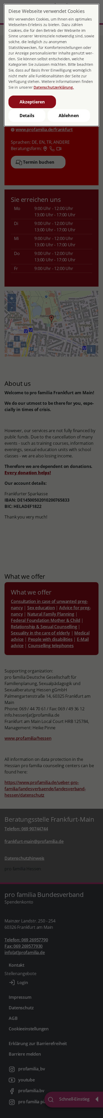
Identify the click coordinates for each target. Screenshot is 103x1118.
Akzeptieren (32, 102)
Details (27, 115)
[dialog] (51, 65)
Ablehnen (69, 115)
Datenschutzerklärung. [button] (54, 87)
